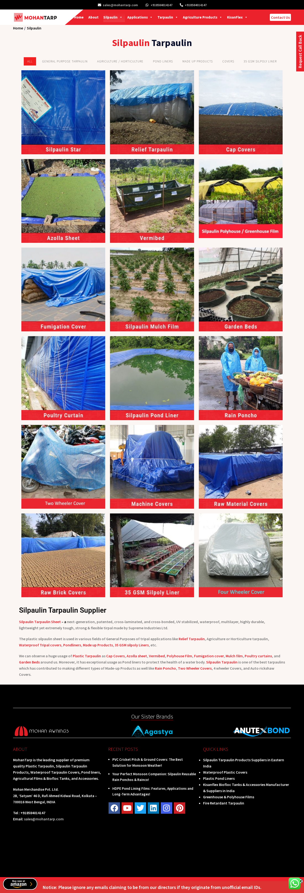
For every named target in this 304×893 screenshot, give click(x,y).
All (30, 61)
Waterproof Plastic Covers (225, 772)
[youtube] (127, 808)
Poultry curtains (258, 655)
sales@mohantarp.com (120, 5)
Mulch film (234, 655)
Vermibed (157, 655)
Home (79, 17)
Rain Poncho (165, 668)
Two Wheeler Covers (195, 668)
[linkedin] (153, 808)
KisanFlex (235, 17)
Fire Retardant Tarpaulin (223, 803)
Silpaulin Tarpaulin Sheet (40, 621)
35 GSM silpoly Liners (132, 645)
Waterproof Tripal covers (40, 645)
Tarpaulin (165, 17)
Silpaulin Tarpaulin (222, 662)
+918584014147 (161, 5)
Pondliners (72, 645)
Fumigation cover (209, 655)
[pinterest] (179, 808)
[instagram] (166, 808)
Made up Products (98, 645)
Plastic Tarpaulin (87, 655)
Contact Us (280, 17)
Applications (137, 17)
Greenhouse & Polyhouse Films (228, 796)
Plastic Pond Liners (219, 778)
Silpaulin (110, 17)
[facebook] (114, 808)
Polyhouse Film (179, 655)
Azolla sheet (137, 655)
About (93, 17)
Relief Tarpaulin (192, 638)
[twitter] (140, 808)
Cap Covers (115, 655)
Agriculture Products (200, 17)
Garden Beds (29, 662)
